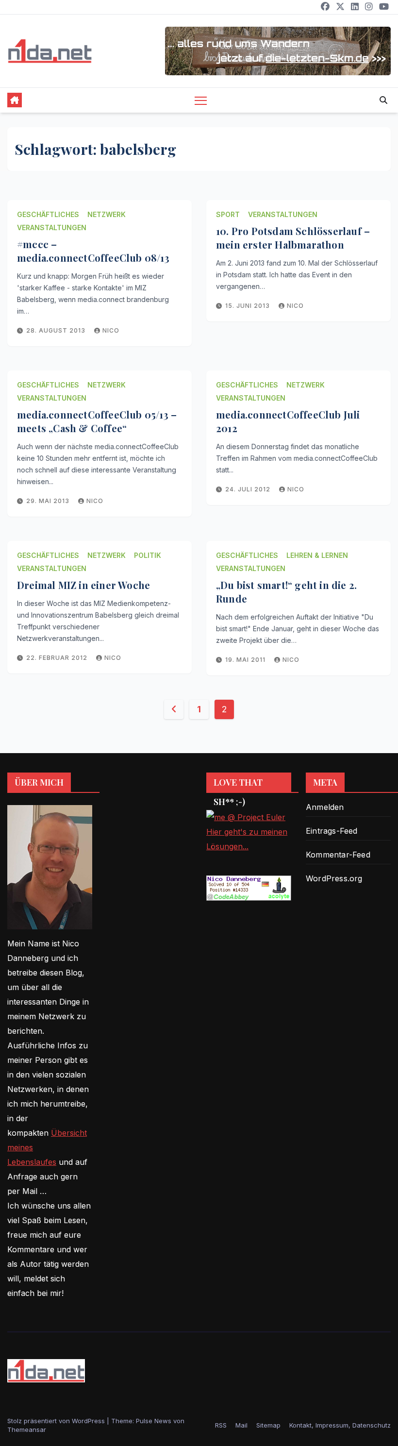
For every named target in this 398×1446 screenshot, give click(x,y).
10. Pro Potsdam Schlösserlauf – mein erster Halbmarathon (293, 237)
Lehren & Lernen (317, 555)
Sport (228, 214)
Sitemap (268, 1425)
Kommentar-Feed (338, 854)
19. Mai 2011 (246, 659)
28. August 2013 (56, 330)
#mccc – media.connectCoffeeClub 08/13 (93, 250)
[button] (383, 100)
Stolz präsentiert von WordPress (57, 1421)
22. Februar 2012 (57, 657)
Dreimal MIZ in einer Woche (83, 584)
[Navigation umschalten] (201, 100)
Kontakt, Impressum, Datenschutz (340, 1425)
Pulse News (153, 1421)
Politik (147, 555)
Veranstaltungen (51, 227)
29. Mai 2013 (48, 500)
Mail (241, 1425)
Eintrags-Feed (332, 831)
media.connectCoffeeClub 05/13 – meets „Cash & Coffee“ (97, 421)
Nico (110, 330)
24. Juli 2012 (248, 489)
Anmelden (325, 807)
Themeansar (26, 1429)
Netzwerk (106, 214)
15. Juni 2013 (248, 305)
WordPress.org (334, 878)
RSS (221, 1425)
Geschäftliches (48, 214)
